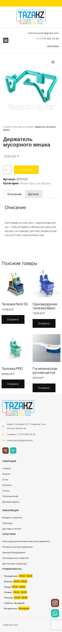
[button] (5, 40)
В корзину (26, 169)
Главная (7, 126)
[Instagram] (5, 450)
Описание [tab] (14, 194)
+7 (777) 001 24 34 (47, 38)
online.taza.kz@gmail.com (43, 32)
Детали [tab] (33, 194)
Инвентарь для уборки (23, 126)
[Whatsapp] (13, 450)
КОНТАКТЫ (53, 46)
